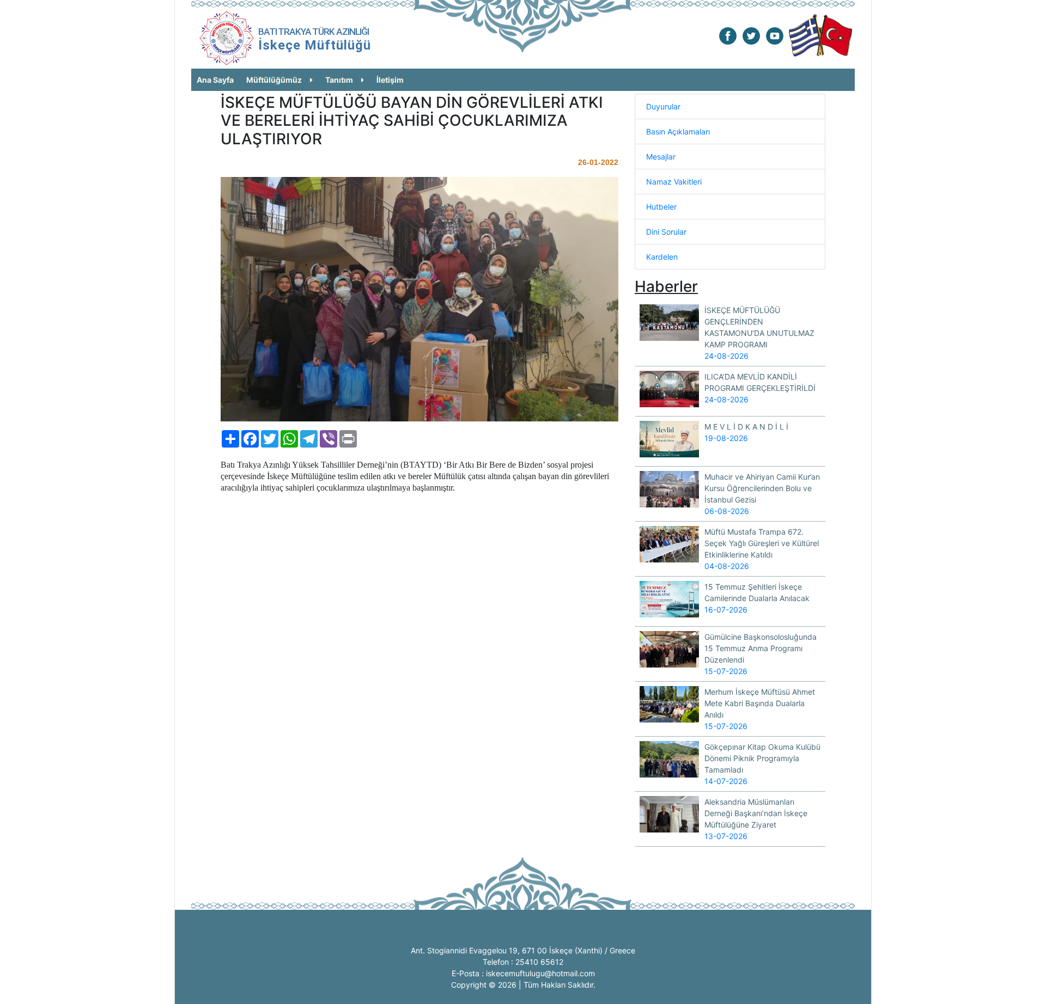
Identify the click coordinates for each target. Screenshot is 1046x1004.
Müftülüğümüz (274, 79)
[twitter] (751, 35)
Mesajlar (661, 156)
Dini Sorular (666, 231)
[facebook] (727, 35)
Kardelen (662, 256)
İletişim (390, 79)
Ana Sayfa (215, 79)
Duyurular (663, 106)
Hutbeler (661, 206)
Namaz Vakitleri (674, 181)
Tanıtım (339, 79)
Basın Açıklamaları (678, 131)
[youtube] (774, 35)
